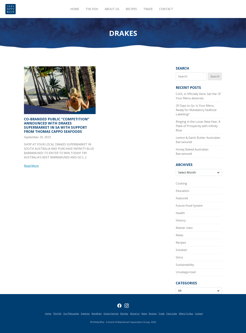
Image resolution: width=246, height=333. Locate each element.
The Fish (92, 9)
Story (179, 257)
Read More (31, 166)
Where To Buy (186, 313)
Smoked (181, 250)
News (179, 235)
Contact (166, 9)
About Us (112, 9)
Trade (148, 9)
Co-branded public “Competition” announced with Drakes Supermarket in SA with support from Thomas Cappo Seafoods (56, 125)
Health (180, 213)
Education (182, 191)
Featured (182, 198)
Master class (184, 228)
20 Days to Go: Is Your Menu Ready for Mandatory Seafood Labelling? (196, 110)
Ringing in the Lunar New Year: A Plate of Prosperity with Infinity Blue (198, 126)
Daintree (85, 313)
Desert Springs (111, 313)
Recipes (131, 9)
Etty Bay (124, 313)
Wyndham (96, 313)
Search (182, 68)
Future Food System (189, 206)
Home (74, 9)
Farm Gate (171, 313)
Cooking (181, 183)
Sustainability (185, 265)
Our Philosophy (71, 313)
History (181, 220)
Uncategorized (186, 272)
